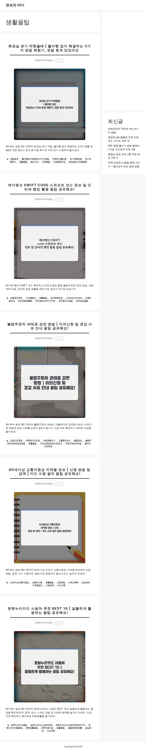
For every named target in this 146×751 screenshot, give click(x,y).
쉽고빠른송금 (57, 298)
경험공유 (14, 159)
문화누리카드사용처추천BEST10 (70, 725)
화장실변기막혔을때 (78, 162)
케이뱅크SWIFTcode (45, 301)
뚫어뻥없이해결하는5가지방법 (35, 159)
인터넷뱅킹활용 (25, 301)
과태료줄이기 (49, 440)
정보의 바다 (15, 5)
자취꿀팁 (46, 162)
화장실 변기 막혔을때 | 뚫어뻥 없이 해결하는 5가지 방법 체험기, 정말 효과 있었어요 (49, 48)
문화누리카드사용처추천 (41, 725)
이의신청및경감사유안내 (51, 443)
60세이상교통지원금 (19, 582)
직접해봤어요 (59, 162)
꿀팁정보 (78, 440)
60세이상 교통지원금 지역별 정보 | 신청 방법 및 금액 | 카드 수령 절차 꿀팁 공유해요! (49, 472)
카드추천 (51, 731)
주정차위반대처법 (73, 443)
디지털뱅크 (31, 298)
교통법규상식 (65, 440)
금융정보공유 (16, 298)
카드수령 (61, 585)
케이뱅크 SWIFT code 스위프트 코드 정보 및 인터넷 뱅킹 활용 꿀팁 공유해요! (49, 187)
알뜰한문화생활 (75, 728)
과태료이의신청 (33, 440)
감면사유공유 (16, 440)
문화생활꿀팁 (32, 728)
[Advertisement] (124, 61)
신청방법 (61, 582)
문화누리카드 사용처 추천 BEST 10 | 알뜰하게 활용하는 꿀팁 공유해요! (50, 610)
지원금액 (50, 585)
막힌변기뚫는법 (59, 159)
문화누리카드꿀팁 (19, 725)
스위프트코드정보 (74, 298)
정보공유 (86, 582)
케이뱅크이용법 (66, 301)
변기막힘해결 (76, 159)
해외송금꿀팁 (82, 301)
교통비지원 (37, 582)
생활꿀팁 (23, 162)
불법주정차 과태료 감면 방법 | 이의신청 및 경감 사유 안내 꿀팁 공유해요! (49, 326)
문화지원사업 (47, 728)
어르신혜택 (73, 582)
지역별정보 (37, 585)
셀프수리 (35, 162)
